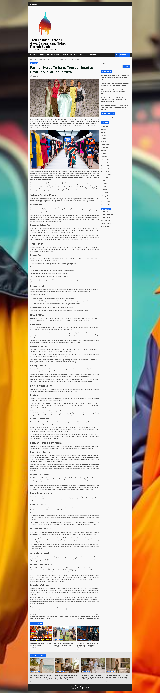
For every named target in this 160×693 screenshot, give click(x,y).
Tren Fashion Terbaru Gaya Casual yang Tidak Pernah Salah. (48, 43)
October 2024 (105, 172)
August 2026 (104, 126)
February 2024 (105, 196)
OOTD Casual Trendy (72, 609)
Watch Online (124, 54)
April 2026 (104, 138)
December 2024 (105, 166)
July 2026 (103, 129)
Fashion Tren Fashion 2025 (87, 607)
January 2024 (104, 199)
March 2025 (104, 157)
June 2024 (104, 184)
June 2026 (104, 132)
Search (103, 63)
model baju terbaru (61, 609)
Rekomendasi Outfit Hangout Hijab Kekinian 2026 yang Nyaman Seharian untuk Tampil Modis (114, 91)
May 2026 (103, 135)
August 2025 (104, 147)
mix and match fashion (49, 609)
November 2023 (105, 205)
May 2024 (103, 187)
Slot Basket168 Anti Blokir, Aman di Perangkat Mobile (41, 633)
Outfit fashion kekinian (84, 609)
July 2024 (103, 181)
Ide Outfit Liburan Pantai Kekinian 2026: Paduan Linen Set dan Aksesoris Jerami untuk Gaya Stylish (115, 77)
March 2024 (104, 193)
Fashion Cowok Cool (80, 54)
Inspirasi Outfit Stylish (36, 609)
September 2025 (106, 144)
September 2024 (106, 175)
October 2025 (105, 141)
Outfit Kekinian (92, 54)
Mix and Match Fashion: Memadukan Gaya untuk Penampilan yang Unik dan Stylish (46, 616)
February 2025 (105, 160)
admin (34, 76)
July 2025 (103, 150)
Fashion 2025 (34, 54)
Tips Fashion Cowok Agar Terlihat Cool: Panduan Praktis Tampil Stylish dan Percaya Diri (88, 633)
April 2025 (104, 153)
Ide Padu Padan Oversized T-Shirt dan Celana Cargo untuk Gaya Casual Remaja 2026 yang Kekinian (114, 107)
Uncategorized (34, 63)
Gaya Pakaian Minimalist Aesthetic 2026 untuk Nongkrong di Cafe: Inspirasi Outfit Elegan (67, 665)
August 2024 (104, 178)
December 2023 (105, 202)
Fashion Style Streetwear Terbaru (70, 607)
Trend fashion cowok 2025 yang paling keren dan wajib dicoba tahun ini (65, 633)
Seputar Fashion (55, 54)
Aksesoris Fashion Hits (40, 607)
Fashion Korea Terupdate (54, 607)
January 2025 (104, 163)
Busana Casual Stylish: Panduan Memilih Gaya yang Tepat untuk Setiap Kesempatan (82, 616)
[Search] (112, 54)
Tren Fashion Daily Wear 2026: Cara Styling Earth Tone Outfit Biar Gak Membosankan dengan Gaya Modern (113, 99)
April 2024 (104, 190)
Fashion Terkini (44, 54)
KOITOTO (86, 688)
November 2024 (105, 169)
